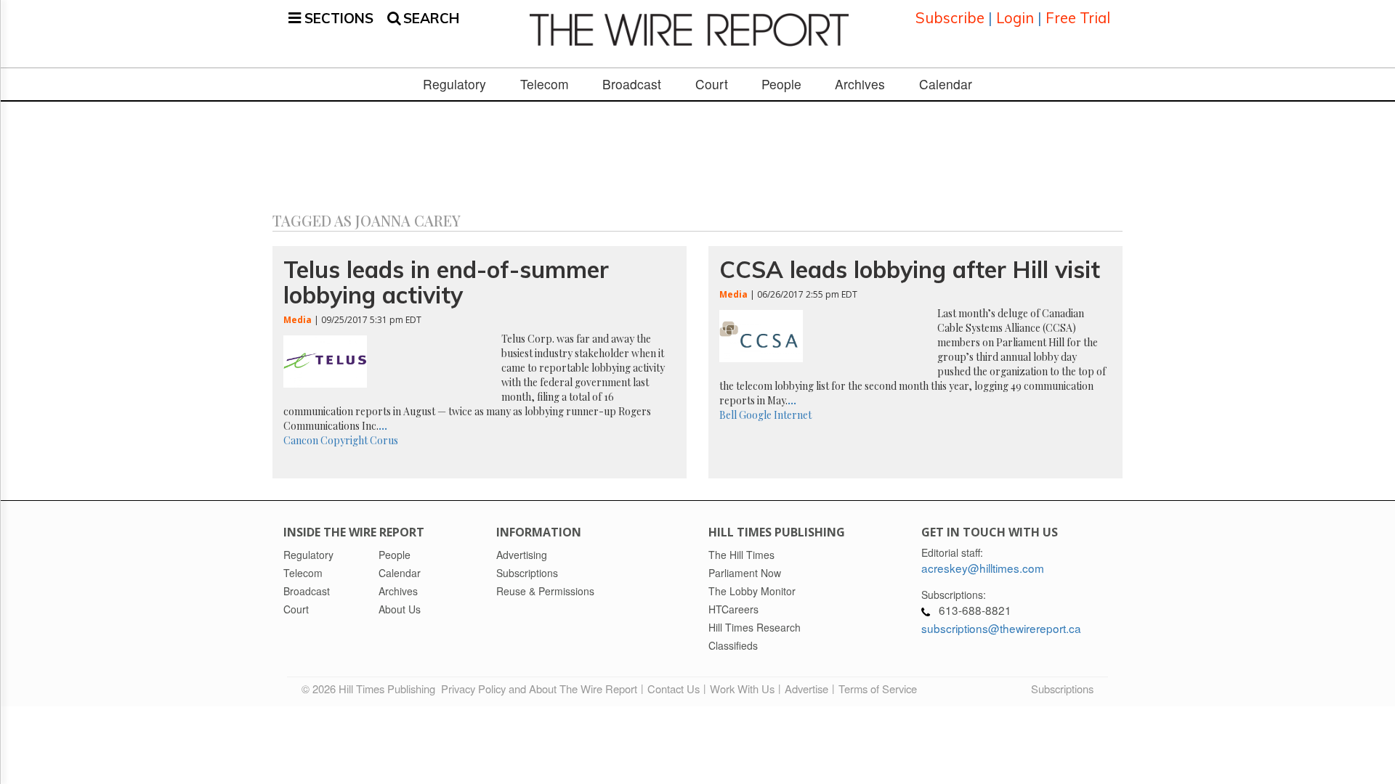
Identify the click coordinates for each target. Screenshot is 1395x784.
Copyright (344, 440)
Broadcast (631, 84)
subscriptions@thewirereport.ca (1001, 628)
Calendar (945, 84)
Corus (384, 440)
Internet (793, 415)
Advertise (806, 688)
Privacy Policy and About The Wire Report (539, 688)
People (781, 84)
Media (297, 320)
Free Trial (1078, 18)
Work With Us (742, 688)
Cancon (300, 440)
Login (1015, 18)
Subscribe (949, 18)
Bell (728, 415)
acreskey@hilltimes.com (982, 568)
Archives (860, 84)
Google (755, 415)
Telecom (544, 84)
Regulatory (454, 84)
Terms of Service (877, 688)
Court (711, 84)
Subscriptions (1062, 688)
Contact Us (673, 688)
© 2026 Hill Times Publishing (371, 688)
